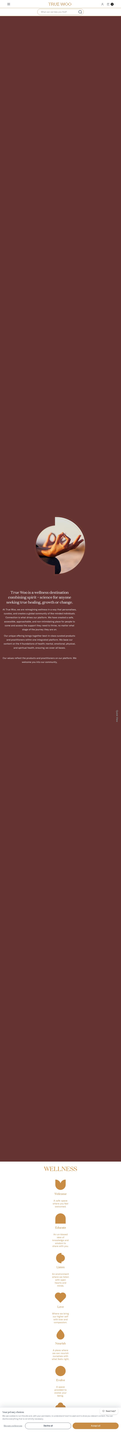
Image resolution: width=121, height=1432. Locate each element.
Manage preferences (13, 1426)
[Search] (80, 12)
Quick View (117, 716)
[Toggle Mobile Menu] (10, 4)
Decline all (48, 1426)
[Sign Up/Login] (102, 4)
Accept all (95, 1426)
